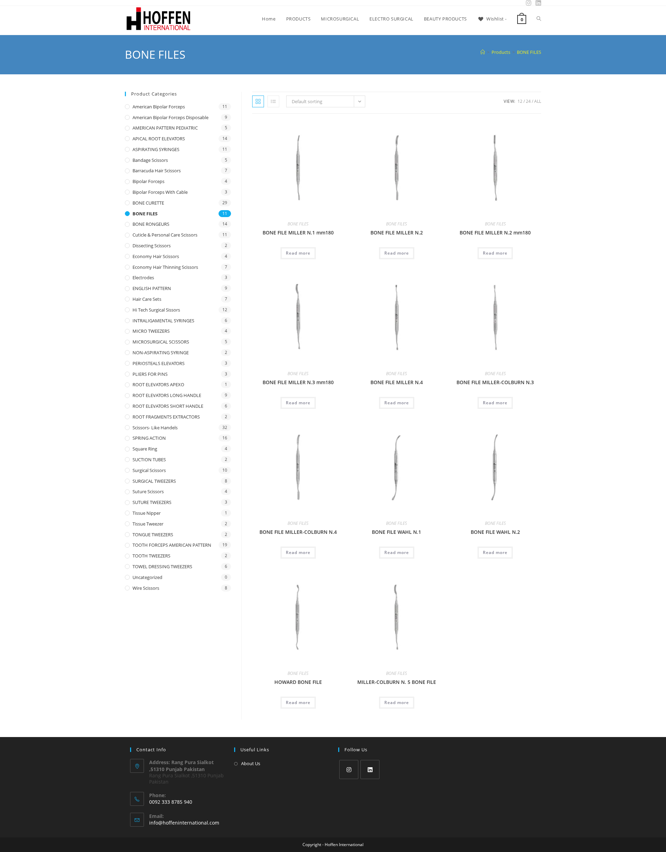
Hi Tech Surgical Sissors (156, 310)
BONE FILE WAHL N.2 (495, 532)
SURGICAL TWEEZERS (154, 481)
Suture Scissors (148, 491)
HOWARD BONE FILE (298, 682)
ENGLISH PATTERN (152, 288)
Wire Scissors (146, 588)
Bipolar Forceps (148, 181)
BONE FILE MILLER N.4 (396, 382)
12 (520, 101)
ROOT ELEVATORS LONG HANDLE (167, 395)
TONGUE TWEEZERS (153, 534)
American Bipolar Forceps (159, 107)
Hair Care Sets (147, 299)
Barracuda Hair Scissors (157, 170)
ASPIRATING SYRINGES (156, 149)
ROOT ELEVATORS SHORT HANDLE (168, 406)
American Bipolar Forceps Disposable (170, 117)
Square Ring (145, 449)
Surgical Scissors (149, 470)
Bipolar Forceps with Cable (160, 192)
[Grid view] (258, 101)
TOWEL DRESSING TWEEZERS (162, 566)
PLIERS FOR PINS (150, 374)
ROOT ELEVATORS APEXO (158, 384)
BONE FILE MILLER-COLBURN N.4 (298, 532)
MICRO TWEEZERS (151, 331)
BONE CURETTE (148, 203)
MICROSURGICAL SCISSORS (161, 342)
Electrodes (143, 277)
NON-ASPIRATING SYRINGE (161, 352)
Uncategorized (147, 577)
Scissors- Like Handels (155, 427)
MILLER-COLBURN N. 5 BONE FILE (396, 682)
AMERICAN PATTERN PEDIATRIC (165, 128)
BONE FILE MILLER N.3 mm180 (298, 382)
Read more (298, 253)
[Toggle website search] (538, 19)
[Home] (482, 52)
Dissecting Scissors (152, 245)
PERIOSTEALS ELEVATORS (159, 363)
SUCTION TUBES (149, 459)
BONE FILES (529, 52)
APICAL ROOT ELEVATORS (159, 138)
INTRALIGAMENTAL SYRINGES (163, 320)
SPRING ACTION (149, 438)
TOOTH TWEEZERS (151, 556)
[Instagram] (348, 769)
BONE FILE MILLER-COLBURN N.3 (495, 382)
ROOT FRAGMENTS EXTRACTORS (166, 417)
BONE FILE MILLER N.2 (396, 232)
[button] (322, 128)
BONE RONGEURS (151, 224)
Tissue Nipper (147, 513)
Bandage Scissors (150, 160)
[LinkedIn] (369, 769)
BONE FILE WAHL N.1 (396, 532)
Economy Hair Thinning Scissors (165, 267)
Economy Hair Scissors (156, 256)
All (537, 101)
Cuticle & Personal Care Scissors (165, 235)
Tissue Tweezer (148, 524)
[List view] (273, 101)
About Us (250, 763)
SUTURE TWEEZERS (152, 502)
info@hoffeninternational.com (184, 822)
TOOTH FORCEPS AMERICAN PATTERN (172, 545)
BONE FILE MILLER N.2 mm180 (495, 232)
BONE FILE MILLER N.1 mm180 (298, 232)
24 (528, 101)
